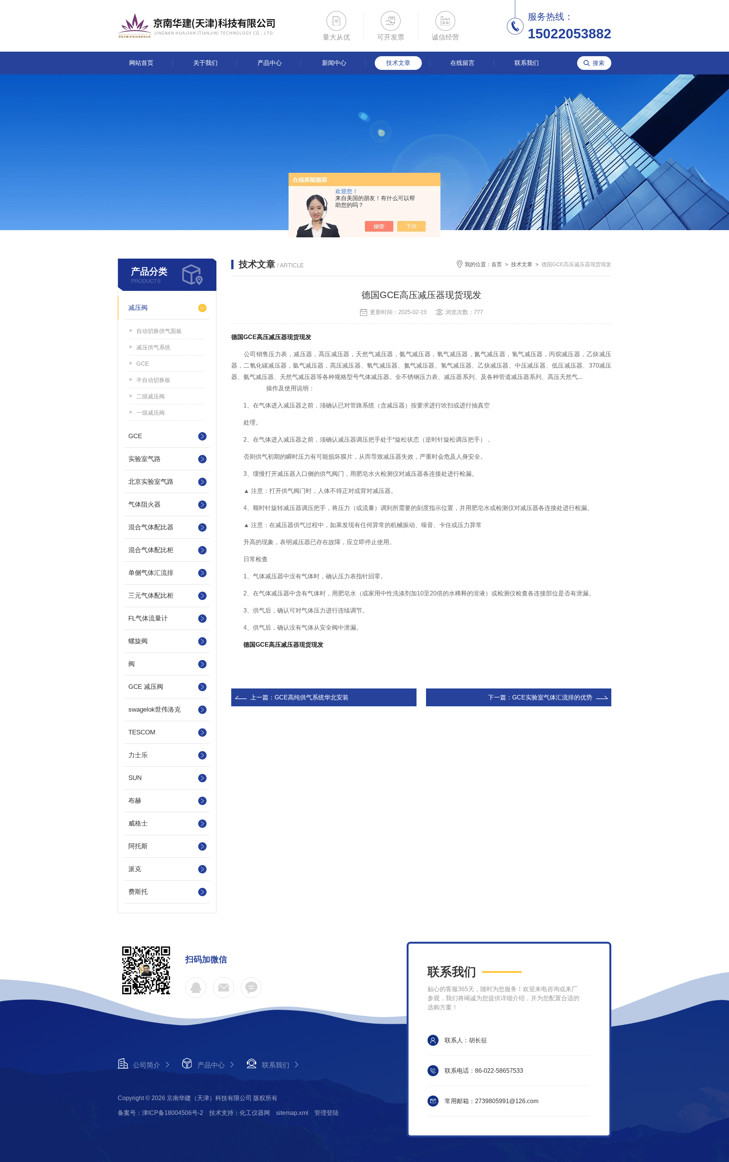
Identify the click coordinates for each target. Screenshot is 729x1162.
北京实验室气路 (151, 481)
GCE (142, 363)
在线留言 (462, 63)
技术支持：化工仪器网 (239, 1113)
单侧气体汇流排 (151, 572)
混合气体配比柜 (151, 550)
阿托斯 (138, 846)
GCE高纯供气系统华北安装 (312, 697)
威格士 (138, 823)
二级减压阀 (150, 396)
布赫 (134, 800)
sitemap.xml (292, 1113)
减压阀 (138, 307)
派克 (134, 869)
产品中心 (269, 63)
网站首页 (141, 63)
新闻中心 (334, 63)
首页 (496, 264)
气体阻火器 (144, 504)
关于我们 (205, 63)
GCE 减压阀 (145, 686)
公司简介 (146, 1065)
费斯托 (138, 891)
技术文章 (398, 63)
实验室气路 (144, 459)
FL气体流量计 (148, 618)
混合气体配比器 (151, 527)
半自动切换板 (153, 380)
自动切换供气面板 (159, 331)
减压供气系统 (153, 347)
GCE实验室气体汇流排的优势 (552, 697)
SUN (135, 778)
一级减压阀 (150, 412)
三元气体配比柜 (151, 595)
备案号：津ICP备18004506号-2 (160, 1113)
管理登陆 (326, 1113)
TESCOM (141, 732)
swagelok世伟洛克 (154, 709)
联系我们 (526, 63)
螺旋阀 (138, 641)
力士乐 (138, 755)
